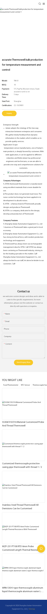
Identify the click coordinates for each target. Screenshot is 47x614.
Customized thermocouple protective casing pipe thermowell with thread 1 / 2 (22, 465)
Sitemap (31, 609)
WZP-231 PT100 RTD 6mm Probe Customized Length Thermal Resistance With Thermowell (21, 548)
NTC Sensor (25, 385)
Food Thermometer (10, 385)
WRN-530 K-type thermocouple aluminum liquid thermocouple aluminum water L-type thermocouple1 (22, 590)
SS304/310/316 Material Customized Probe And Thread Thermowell (23, 424)
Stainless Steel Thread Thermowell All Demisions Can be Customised (20, 507)
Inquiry (9, 113)
